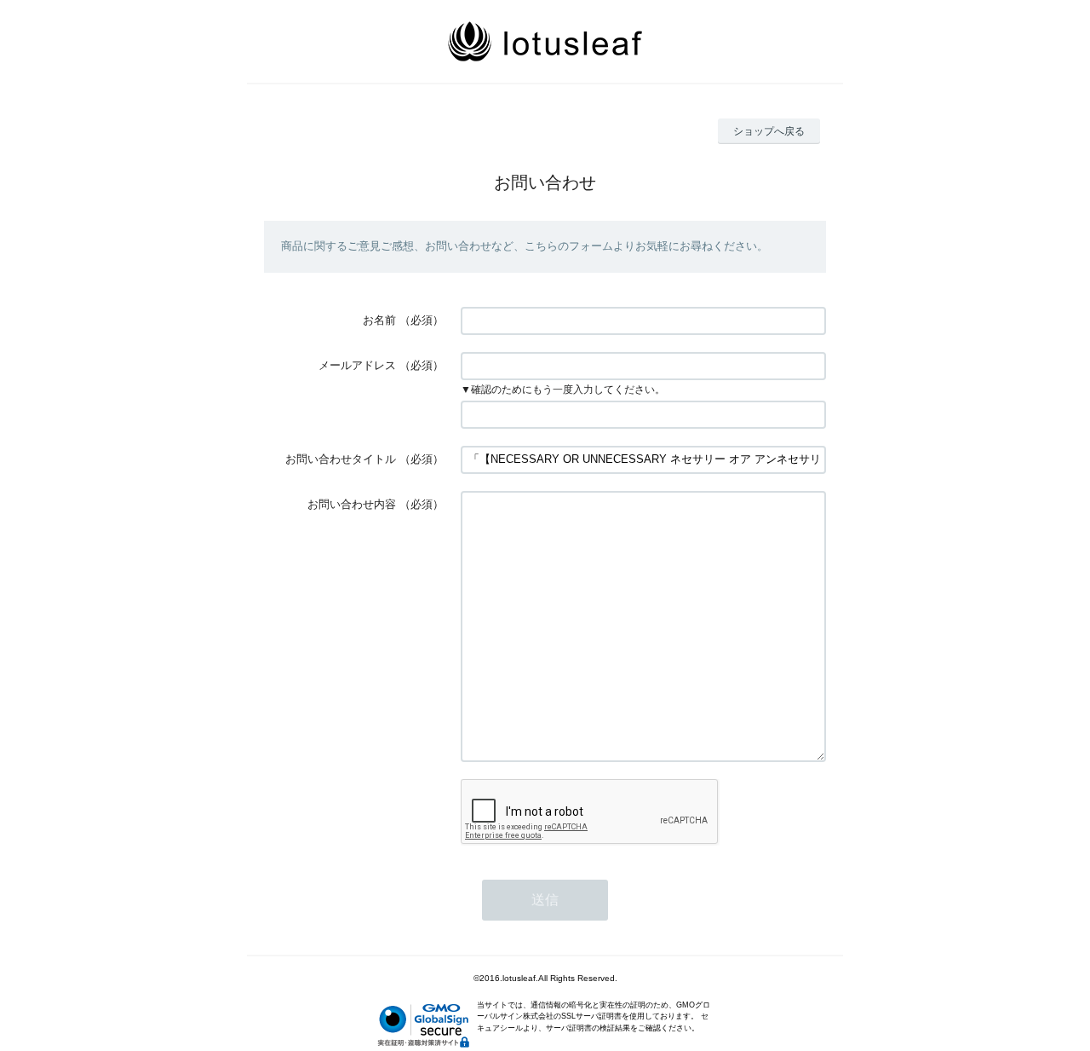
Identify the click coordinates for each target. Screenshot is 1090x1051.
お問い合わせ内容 (351, 504)
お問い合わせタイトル (340, 459)
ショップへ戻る (769, 131)
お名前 (379, 320)
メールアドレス (357, 365)
